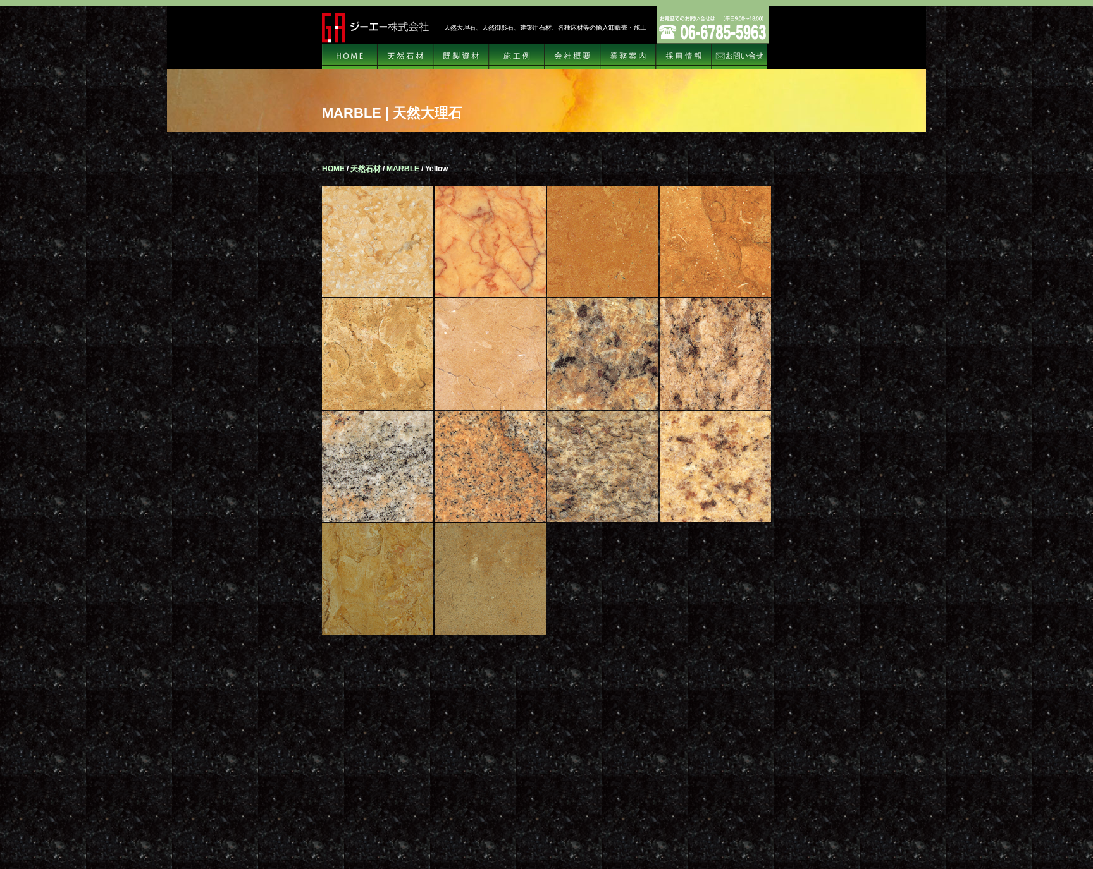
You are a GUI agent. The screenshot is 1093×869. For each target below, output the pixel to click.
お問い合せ (739, 56)
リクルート (684, 56)
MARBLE (402, 168)
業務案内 (628, 56)
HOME (350, 56)
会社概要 (572, 56)
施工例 (517, 56)
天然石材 (405, 56)
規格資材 (461, 56)
